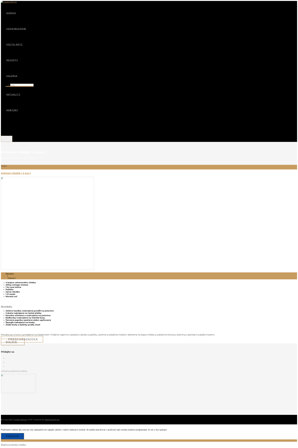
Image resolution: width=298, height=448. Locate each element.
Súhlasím (12, 436)
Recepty (14, 158)
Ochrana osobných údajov (14, 371)
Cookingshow (20, 419)
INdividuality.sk (52, 419)
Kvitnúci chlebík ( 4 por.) (16, 173)
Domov (4, 158)
